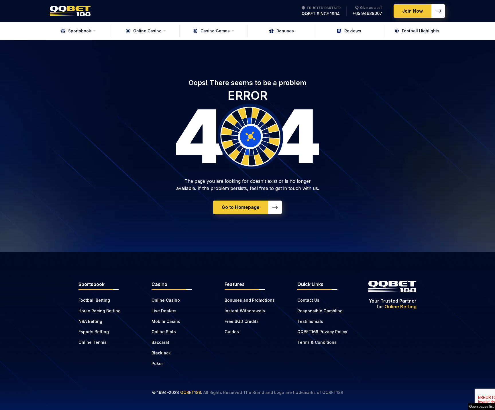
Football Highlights (420, 30)
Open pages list (481, 407)
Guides (232, 331)
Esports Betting (93, 331)
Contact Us (308, 300)
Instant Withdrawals (245, 310)
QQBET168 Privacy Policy (322, 331)
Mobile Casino (166, 321)
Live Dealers (164, 310)
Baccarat (160, 342)
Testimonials (310, 321)
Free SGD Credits (242, 321)
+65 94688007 (367, 13)
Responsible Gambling (320, 310)
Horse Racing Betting (99, 310)
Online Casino (147, 30)
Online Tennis (92, 342)
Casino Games (215, 30)
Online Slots (164, 331)
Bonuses (285, 30)
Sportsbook (79, 30)
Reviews (352, 30)
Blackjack (161, 352)
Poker (157, 363)
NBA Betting (90, 321)
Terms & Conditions (317, 342)
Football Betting (94, 300)
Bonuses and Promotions (250, 300)
